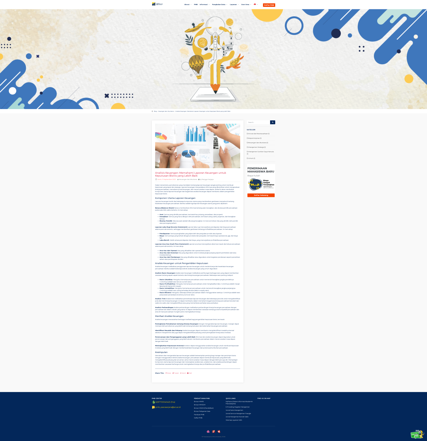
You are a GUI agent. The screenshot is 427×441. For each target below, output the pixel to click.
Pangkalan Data (219, 4)
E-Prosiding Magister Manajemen (238, 407)
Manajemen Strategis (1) (257, 147)
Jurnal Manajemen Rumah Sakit (237, 417)
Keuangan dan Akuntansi (166, 111)
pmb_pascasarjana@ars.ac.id (168, 407)
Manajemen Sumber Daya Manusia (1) (260, 153)
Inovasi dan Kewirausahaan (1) (258, 133)
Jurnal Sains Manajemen (234, 410)
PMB (196, 4)
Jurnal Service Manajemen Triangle (238, 413)
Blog (155, 111)
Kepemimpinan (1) (254, 138)
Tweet (176, 373)
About (187, 4)
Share (168, 373)
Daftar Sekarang (261, 195)
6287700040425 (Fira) (165, 402)
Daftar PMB (269, 5)
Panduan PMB (199, 414)
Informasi (204, 4)
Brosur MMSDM (199, 405)
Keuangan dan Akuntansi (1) (258, 142)
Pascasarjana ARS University (166, 4)
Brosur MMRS (199, 401)
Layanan (233, 4)
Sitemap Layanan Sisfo (234, 420)
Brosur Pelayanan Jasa (202, 411)
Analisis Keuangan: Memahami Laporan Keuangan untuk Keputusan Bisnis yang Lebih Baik (202, 111)
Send (183, 373)
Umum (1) (251, 158)
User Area (245, 4)
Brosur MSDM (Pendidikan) (204, 408)
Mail (190, 373)
